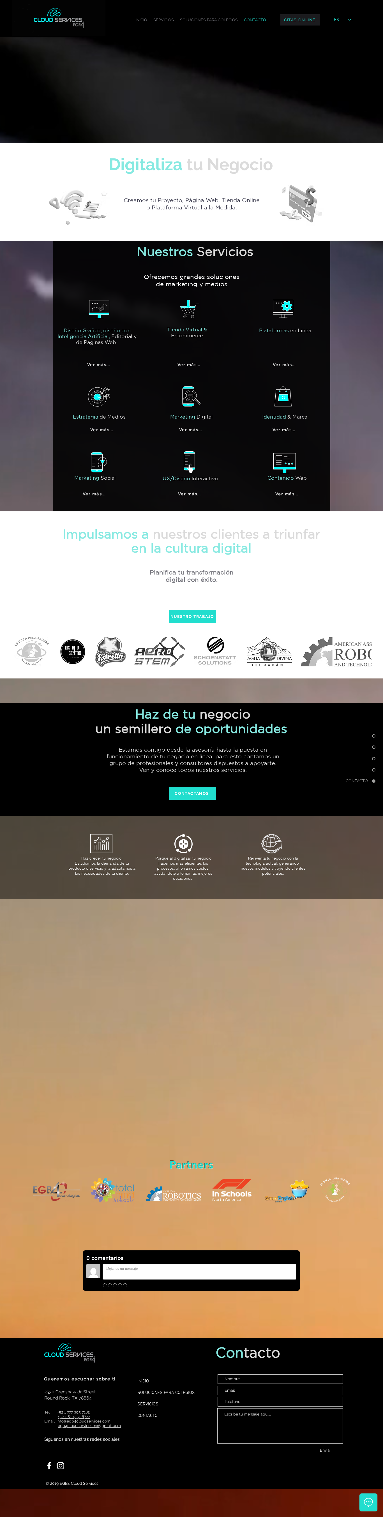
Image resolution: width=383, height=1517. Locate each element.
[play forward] (364, 652)
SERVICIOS (147, 1404)
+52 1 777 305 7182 (73, 1412)
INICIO (143, 1381)
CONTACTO (147, 1416)
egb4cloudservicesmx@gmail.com (89, 1425)
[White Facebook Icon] (49, 1465)
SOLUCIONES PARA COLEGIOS (166, 1393)
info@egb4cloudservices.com (83, 1421)
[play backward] (21, 652)
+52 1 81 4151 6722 (74, 1416)
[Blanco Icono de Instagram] (60, 1465)
